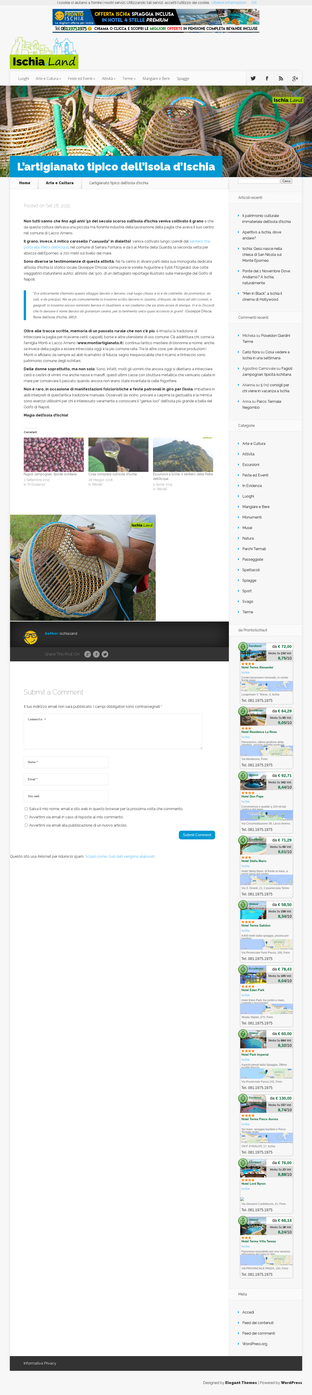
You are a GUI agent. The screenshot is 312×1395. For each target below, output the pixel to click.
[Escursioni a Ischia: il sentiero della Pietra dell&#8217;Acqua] (183, 455)
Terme (127, 78)
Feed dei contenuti (258, 1323)
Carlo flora (251, 352)
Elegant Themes (241, 1383)
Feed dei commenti (258, 1333)
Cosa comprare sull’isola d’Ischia (112, 474)
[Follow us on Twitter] (253, 78)
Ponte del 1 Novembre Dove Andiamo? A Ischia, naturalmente (266, 277)
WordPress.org (254, 1344)
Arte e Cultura (47, 78)
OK (254, 2)
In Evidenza (252, 486)
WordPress (291, 1383)
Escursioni (250, 464)
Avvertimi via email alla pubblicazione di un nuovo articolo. (78, 825)
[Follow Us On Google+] (295, 78)
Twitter (104, 654)
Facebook (96, 654)
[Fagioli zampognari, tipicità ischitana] (54, 455)
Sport (247, 591)
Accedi (248, 1312)
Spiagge (183, 78)
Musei (247, 528)
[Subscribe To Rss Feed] (281, 78)
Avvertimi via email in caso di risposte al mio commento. (76, 817)
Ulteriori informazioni (229, 2)
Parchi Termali (254, 549)
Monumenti (252, 517)
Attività (107, 78)
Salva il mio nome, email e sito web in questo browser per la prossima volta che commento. (106, 809)
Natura (248, 538)
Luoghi (23, 78)
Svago (247, 601)
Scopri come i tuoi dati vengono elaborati (120, 856)
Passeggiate (252, 559)
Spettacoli (251, 570)
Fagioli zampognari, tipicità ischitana (50, 474)
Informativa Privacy (40, 1363)
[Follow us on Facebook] (267, 78)
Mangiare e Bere (156, 78)
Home (24, 183)
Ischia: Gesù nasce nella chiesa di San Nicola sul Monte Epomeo (262, 254)
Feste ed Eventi (80, 78)
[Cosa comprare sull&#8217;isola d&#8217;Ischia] (118, 455)
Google (87, 654)
